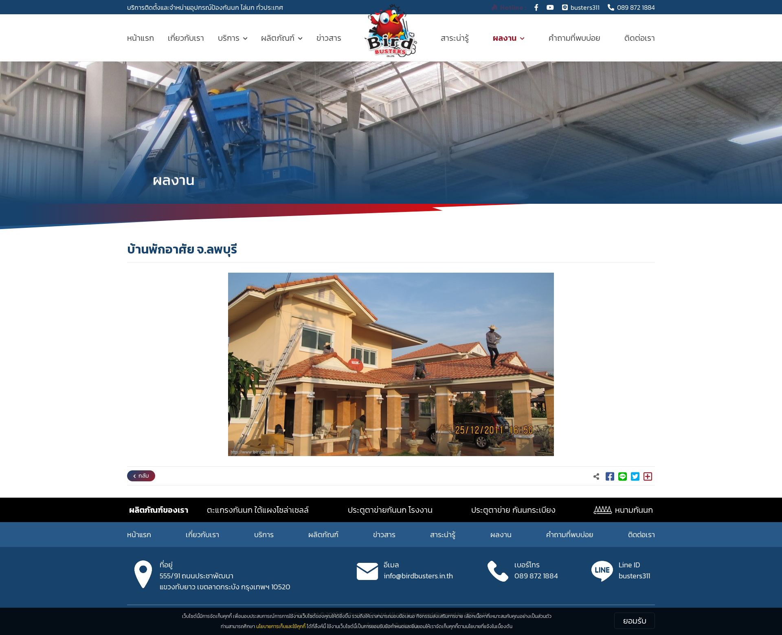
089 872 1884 (636, 7)
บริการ (228, 38)
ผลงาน (504, 38)
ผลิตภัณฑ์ (277, 38)
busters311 (585, 7)
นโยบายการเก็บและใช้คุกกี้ (280, 626)
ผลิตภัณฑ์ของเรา (158, 510)
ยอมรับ (634, 621)
